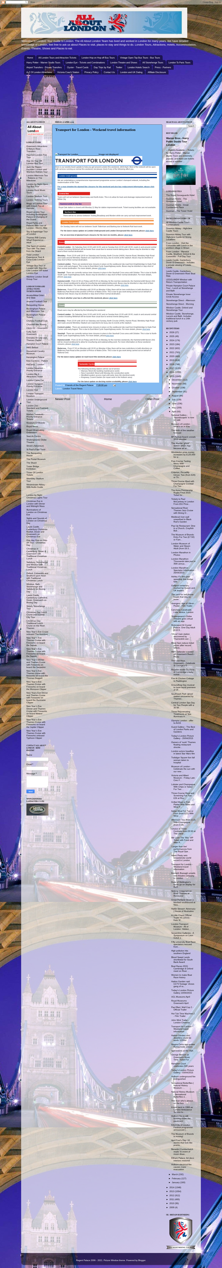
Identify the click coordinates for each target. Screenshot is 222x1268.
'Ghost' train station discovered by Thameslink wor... (180, 636)
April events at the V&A (182, 1051)
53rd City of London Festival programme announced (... (182, 1127)
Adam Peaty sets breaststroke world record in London (181, 857)
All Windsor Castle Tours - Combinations (178, 223)
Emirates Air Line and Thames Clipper (36, 339)
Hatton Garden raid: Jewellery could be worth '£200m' (181, 1037)
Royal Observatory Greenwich (35, 431)
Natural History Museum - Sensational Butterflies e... (182, 1094)
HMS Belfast (32, 347)
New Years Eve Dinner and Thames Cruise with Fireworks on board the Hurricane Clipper (37, 698)
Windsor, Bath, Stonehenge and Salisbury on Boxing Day (35, 588)
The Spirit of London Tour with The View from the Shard (36, 248)
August (175, 396)
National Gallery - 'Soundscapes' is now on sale (182, 417)
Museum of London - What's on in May (181, 425)
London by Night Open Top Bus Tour (37, 185)
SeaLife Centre (33, 436)
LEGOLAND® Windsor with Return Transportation (179, 281)
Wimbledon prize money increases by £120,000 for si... (183, 454)
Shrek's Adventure (35, 446)
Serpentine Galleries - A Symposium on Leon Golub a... (182, 935)
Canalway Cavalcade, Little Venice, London (182, 611)
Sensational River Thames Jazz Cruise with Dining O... (182, 510)
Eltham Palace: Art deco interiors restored (182, 1159)
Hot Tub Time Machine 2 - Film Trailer (183, 1015)
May (174, 408)
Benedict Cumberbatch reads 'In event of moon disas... (182, 1151)
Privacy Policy (91, 72)
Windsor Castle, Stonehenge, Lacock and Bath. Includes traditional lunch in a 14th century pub (180, 317)
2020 (172, 356)
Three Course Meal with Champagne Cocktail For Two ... (182, 483)
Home (30, 57)
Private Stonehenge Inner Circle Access (178, 295)
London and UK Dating (131, 72)
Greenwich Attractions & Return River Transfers (36, 148)
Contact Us (109, 72)
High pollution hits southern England (180, 952)
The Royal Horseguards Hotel (180, 195)
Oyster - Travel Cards (77, 67)
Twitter (119, 67)
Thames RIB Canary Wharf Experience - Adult (36, 240)
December (177, 380)
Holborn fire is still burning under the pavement (181, 1118)
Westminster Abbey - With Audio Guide (36, 486)
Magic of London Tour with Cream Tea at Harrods (36, 206)
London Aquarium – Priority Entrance (35, 369)
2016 (172, 372)
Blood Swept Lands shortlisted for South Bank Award (182, 959)
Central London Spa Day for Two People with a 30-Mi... (183, 705)
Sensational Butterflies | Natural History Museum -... (182, 1085)
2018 (172, 364)
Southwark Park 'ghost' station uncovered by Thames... (182, 696)
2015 (172, 376)
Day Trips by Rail (102, 67)
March (175, 1174)
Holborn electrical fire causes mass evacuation (181, 1167)
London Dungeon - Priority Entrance (35, 385)
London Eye (32, 390)
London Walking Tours (37, 200)
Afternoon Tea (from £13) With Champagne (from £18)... (183, 822)
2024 (172, 340)
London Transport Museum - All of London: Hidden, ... (181, 926)
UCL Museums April (180, 997)
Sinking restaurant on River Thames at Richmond (181, 893)
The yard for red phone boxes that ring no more (182, 597)
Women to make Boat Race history (181, 976)
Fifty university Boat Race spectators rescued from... (183, 944)
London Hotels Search (139, 67)
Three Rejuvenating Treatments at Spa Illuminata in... (181, 714)
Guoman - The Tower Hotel (179, 211)
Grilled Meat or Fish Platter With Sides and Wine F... (183, 804)
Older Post (152, 399)
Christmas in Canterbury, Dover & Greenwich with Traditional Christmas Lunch (36, 554)
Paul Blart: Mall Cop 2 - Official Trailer (182, 1008)
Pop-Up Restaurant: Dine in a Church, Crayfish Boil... (183, 528)
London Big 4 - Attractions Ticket (34, 375)
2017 (172, 368)
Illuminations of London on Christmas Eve (36, 512)
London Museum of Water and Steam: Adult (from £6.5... (181, 546)
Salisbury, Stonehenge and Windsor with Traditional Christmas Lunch (37, 566)
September (177, 391)
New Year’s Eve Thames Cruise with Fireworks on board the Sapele (35, 641)
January (176, 1182)
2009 (172, 1207)
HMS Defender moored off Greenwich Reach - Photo (183, 654)
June (174, 403)
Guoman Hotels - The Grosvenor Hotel (176, 200)
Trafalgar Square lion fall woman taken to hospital (183, 760)
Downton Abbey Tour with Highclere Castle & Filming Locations (178, 236)
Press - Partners (163, 67)
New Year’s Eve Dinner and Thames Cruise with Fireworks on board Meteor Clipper (36, 711)
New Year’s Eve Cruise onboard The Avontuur (37, 633)
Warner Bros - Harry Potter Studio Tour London (177, 141)
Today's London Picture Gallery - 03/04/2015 (182, 1071)
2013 (172, 1191)
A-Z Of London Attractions (39, 72)
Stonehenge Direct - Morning (180, 304)
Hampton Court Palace (37, 344)
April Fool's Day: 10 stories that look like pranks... (181, 1142)
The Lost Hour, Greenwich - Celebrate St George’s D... (183, 663)
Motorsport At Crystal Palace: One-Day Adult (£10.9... (183, 627)
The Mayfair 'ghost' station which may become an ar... (181, 445)
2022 (172, 348)
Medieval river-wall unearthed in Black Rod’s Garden (181, 519)
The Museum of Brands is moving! (182, 1135)
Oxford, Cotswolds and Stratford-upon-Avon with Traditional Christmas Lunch (37, 577)
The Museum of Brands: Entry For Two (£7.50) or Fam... (183, 537)
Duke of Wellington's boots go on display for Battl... (183, 884)
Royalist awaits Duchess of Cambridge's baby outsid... (182, 672)
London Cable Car (35, 380)
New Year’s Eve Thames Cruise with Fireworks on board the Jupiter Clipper (35, 723)
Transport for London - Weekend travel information (182, 866)
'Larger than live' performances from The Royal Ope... (181, 849)
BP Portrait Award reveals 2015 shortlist (183, 438)
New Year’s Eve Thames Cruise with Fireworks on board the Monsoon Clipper (36, 685)
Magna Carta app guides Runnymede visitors (183, 1045)
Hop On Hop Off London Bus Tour (34, 162)
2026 (172, 332)
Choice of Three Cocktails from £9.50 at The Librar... (183, 831)
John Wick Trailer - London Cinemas (180, 1021)
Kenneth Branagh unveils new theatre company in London (183, 875)
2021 (172, 352)
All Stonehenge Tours (152, 62)
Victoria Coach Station (68, 72)
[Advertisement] (108, 145)
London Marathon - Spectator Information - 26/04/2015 (183, 570)
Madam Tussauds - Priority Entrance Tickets (35, 416)
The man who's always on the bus (182, 1102)
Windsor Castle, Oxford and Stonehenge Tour (179, 309)
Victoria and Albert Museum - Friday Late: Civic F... (183, 777)
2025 (172, 336)
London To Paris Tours (179, 62)
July (174, 400)
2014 (172, 1187)
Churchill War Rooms (36, 324)
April (174, 411)
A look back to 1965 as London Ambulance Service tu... (182, 1109)
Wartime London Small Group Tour (37, 278)
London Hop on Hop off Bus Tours (98, 57)
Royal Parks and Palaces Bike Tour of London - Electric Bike (36, 225)
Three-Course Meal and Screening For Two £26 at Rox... (182, 795)
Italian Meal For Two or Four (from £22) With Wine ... (182, 813)
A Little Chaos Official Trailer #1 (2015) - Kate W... (181, 917)
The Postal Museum (36, 459)
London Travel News (72, 388)
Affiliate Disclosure (157, 72)
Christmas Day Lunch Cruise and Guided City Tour (36, 614)
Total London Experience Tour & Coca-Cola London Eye (35, 258)
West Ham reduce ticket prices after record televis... (182, 645)
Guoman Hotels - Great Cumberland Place (177, 206)
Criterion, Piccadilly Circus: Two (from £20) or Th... (183, 474)
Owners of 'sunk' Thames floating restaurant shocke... (183, 744)
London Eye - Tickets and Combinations (85, 62)
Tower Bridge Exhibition (32, 467)
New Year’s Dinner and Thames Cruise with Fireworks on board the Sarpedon (36, 663)
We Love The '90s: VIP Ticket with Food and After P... (182, 840)
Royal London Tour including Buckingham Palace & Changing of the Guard (36, 216)
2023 (172, 344)
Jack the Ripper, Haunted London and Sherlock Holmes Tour (37, 169)
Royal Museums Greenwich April (179, 1002)
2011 (172, 1199)
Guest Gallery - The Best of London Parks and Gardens (183, 729)
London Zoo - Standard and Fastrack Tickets (37, 408)
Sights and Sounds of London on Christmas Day (36, 520)
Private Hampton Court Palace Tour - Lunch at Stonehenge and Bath (180, 288)
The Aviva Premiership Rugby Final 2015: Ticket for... (182, 492)
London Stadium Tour (36, 196)
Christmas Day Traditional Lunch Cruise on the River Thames (35, 624)
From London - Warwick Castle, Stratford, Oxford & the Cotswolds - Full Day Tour (180, 254)
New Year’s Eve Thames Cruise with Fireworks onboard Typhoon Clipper (35, 734)
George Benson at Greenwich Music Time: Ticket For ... (181, 1057)
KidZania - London (35, 364)
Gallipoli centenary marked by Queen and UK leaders (183, 588)
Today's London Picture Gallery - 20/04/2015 (182, 737)
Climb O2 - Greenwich (37, 328)
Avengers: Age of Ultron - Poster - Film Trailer (183, 604)
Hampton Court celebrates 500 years (182, 1065)
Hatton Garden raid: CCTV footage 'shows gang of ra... (182, 984)
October (176, 388)
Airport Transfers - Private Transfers (44, 67)
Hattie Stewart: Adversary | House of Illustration (183, 910)
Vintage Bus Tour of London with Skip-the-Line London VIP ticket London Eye (37, 269)
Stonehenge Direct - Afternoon (180, 300)
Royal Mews (32, 426)
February (176, 1178)
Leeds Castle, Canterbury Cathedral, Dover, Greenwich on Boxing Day (37, 599)
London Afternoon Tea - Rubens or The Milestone (37, 178)
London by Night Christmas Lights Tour (36, 496)
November (177, 384)
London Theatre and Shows (123, 62)
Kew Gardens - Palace (37, 361)
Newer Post (62, 399)
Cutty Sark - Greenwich (32, 333)
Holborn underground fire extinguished (183, 1077)
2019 (172, 360)
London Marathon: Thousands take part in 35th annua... (183, 561)
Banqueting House (35, 305)
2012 (172, 1195)
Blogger (141, 1260)
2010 (172, 1203)
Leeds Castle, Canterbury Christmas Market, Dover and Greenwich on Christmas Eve (36, 532)
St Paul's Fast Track (35, 449)
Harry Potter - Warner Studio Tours (43, 62)
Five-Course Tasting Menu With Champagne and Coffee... (181, 465)
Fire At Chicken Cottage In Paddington (182, 679)
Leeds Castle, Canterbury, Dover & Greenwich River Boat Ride (180, 273)
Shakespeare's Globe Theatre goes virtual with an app (182, 618)
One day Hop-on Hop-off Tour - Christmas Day (37, 542)
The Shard (31, 463)
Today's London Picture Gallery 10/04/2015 (182, 991)
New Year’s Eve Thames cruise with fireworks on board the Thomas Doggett (37, 674)
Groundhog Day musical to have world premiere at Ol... (183, 687)
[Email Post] (114, 385)
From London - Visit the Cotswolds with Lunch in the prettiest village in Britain (179, 245)
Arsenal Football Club (36, 301)
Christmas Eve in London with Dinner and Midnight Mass (35, 503)
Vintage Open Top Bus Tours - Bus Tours (140, 57)
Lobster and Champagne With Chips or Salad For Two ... (183, 786)
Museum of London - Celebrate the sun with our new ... (183, 768)
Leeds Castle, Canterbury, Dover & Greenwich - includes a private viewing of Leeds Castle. (180, 264)
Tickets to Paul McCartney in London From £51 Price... (182, 501)
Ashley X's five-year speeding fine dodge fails (182, 579)
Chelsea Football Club (37, 321)
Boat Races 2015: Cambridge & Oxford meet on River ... (182, 968)
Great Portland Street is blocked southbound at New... (183, 902)
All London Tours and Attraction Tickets (57, 57)
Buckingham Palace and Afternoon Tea (35, 310)
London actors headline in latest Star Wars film (183, 752)
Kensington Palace (35, 357)
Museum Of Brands (35, 423)
